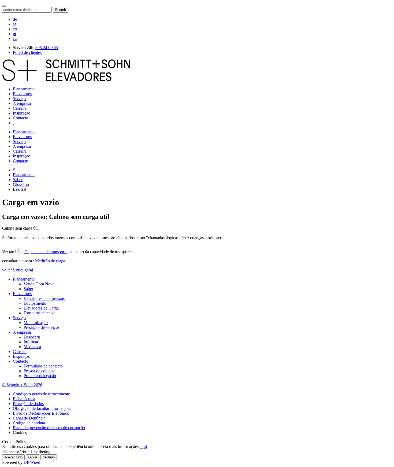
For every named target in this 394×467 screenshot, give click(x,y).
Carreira (20, 108)
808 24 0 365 (46, 47)
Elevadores (22, 93)
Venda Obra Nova (39, 284)
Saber (18, 179)
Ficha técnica (24, 398)
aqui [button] (143, 446)
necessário (17, 452)
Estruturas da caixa (39, 313)
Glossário (21, 184)
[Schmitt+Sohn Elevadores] (66, 80)
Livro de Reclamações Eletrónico (41, 413)
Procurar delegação (40, 375)
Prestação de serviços (42, 327)
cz (15, 38)
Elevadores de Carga (41, 308)
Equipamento (35, 303)
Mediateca (32, 346)
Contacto (20, 118)
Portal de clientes (27, 52)
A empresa (22, 103)
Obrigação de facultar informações (42, 408)
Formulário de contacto (43, 366)
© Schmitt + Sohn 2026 (22, 385)
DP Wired (32, 462)
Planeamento (24, 89)
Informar (31, 342)
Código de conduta (29, 423)
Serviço (19, 98)
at (14, 24)
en (15, 29)
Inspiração (21, 113)
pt (14, 33)
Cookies (20, 432)
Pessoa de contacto (39, 371)
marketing (41, 452)
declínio (49, 457)
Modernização (36, 322)
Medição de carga (50, 261)
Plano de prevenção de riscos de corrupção (49, 427)
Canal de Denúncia (29, 418)
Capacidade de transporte (45, 251)
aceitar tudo (13, 457)
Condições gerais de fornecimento (41, 394)
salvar (32, 457)
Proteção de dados (28, 403)
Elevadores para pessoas (44, 298)
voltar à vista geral (17, 270)
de (15, 19)
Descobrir (32, 337)
